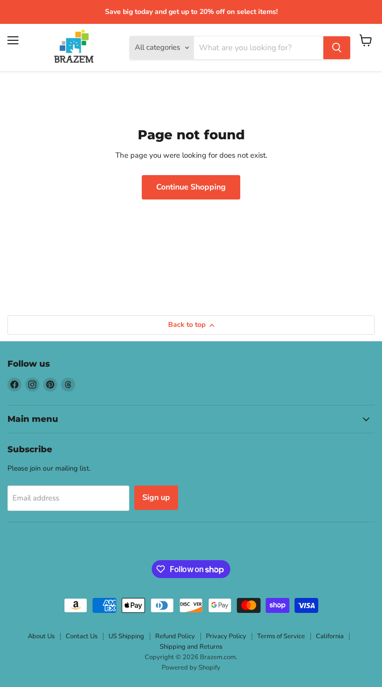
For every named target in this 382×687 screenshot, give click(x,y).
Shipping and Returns (191, 646)
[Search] (336, 47)
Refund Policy (175, 636)
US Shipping (126, 636)
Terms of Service (281, 636)
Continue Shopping (191, 187)
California (330, 636)
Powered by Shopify (191, 667)
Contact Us (81, 636)
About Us (41, 636)
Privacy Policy (226, 636)
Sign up (156, 497)
